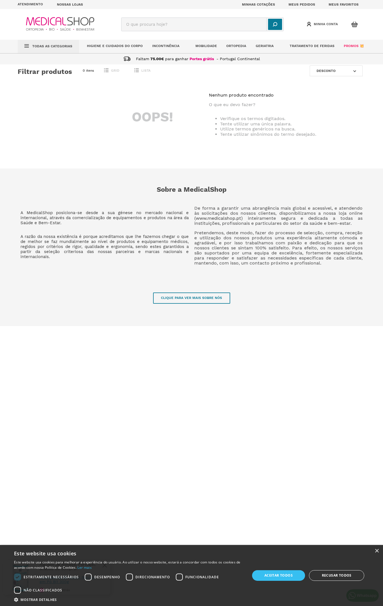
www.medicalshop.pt (218, 218)
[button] (34, 4)
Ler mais (84, 567)
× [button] (377, 551)
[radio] (113, 70)
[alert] (191, 575)
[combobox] (202, 24)
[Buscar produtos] (275, 24)
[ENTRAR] (323, 24)
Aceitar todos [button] (278, 575)
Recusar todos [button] (337, 575)
